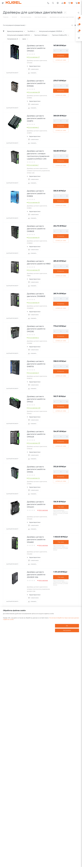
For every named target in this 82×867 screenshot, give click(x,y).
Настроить (67, 630)
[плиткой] (72, 25)
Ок (67, 625)
